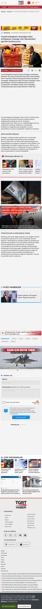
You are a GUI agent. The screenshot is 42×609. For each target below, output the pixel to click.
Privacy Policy (30, 518)
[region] (21, 601)
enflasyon (19, 125)
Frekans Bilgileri (9, 522)
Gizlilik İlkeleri (30, 516)
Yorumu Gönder (21, 417)
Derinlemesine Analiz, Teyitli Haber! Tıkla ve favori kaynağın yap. (21, 333)
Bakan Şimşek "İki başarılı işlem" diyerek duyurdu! (27, 296)
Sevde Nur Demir (16, 70)
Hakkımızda (8, 515)
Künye (6, 517)
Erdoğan (16, 117)
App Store (26, 544)
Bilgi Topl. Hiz (30, 521)
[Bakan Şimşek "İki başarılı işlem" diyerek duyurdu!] (9, 296)
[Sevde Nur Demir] (2, 70)
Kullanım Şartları (31, 514)
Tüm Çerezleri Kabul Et (8, 606)
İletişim (7, 519)
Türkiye (4, 119)
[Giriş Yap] (29, 2)
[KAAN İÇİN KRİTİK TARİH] (21, 357)
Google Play (11, 544)
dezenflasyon (6, 129)
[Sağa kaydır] (38, 167)
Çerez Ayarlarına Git (24, 606)
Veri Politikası (30, 523)
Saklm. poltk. (8, 526)
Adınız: (4, 379)
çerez (33, 596)
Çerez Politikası (8, 524)
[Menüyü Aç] (5, 2)
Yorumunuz (16, 387)
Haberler (3, 11)
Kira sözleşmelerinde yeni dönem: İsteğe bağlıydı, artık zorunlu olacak (24, 7)
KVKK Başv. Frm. (31, 527)
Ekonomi (9, 11)
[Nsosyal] (39, 70)
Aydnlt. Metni (30, 525)
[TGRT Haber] (21, 3)
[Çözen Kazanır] (21, 28)
